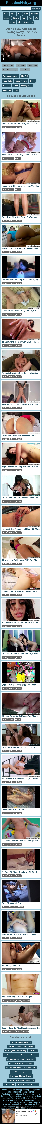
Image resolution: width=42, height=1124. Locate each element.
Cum (26, 14)
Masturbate (7, 81)
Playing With (26, 86)
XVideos (34, 14)
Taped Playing (21, 81)
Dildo (32, 81)
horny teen (33, 1051)
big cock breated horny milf (21, 1042)
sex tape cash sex (11, 1055)
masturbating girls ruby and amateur (21, 1080)
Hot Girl (24, 76)
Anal (24, 18)
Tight (13, 14)
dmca (24, 1092)
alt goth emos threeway (29, 1055)
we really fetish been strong (15, 1051)
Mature (12, 22)
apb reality (29, 1063)
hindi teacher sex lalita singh (27, 1084)
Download (24, 70)
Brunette (6, 86)
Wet (36, 18)
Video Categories (25, 22)
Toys (16, 90)
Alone (15, 86)
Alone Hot (7, 90)
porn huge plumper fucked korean (21, 1046)
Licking (16, 18)
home (4, 1090)
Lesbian (7, 18)
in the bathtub (9, 1084)
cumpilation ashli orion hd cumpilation (21, 1059)
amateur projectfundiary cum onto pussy (21, 1067)
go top (31, 1092)
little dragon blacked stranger (21, 1076)
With (19, 14)
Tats (30, 18)
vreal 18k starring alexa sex (21, 1072)
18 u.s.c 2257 (14, 1090)
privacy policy (27, 1090)
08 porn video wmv (16, 1063)
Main (6, 14)
